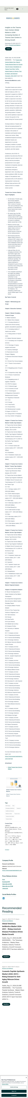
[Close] (26, 1077)
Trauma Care (17, 813)
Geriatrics (19, 808)
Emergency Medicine (10, 808)
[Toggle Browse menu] (22, 9)
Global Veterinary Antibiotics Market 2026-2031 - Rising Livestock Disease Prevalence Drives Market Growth (12, 929)
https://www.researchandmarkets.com (12, 870)
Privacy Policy (5, 1084)
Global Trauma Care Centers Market (14, 790)
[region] (14, 1087)
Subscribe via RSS (7, 884)
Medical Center (9, 813)
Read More (6, 956)
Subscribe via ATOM (7, 886)
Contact (7, 849)
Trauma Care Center (10, 816)
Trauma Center (9, 819)
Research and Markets (14, 45)
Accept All (14, 1095)
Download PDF (6, 881)
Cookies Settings (14, 1087)
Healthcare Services (10, 811)
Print (3, 879)
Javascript (5, 888)
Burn (13, 805)
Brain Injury (8, 805)
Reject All (14, 1091)
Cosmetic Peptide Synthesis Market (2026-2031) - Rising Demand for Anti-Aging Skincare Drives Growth (13, 976)
